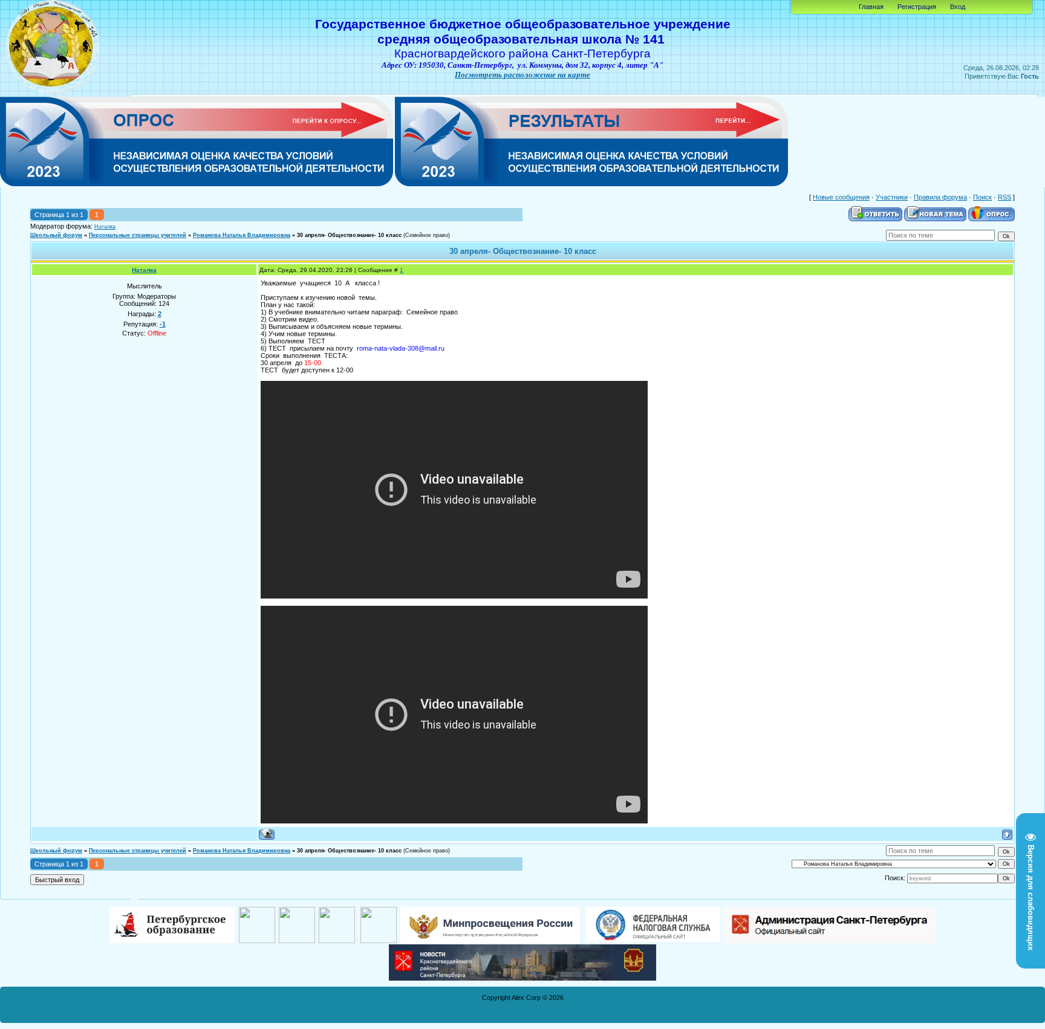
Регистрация (916, 6)
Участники (892, 197)
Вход (957, 6)
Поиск (982, 197)
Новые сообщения (841, 197)
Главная (871, 6)
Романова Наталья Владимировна (241, 235)
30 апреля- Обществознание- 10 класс (349, 235)
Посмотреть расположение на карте (522, 74)
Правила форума (940, 197)
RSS (1004, 197)
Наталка (105, 227)
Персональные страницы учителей (137, 235)
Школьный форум (56, 235)
